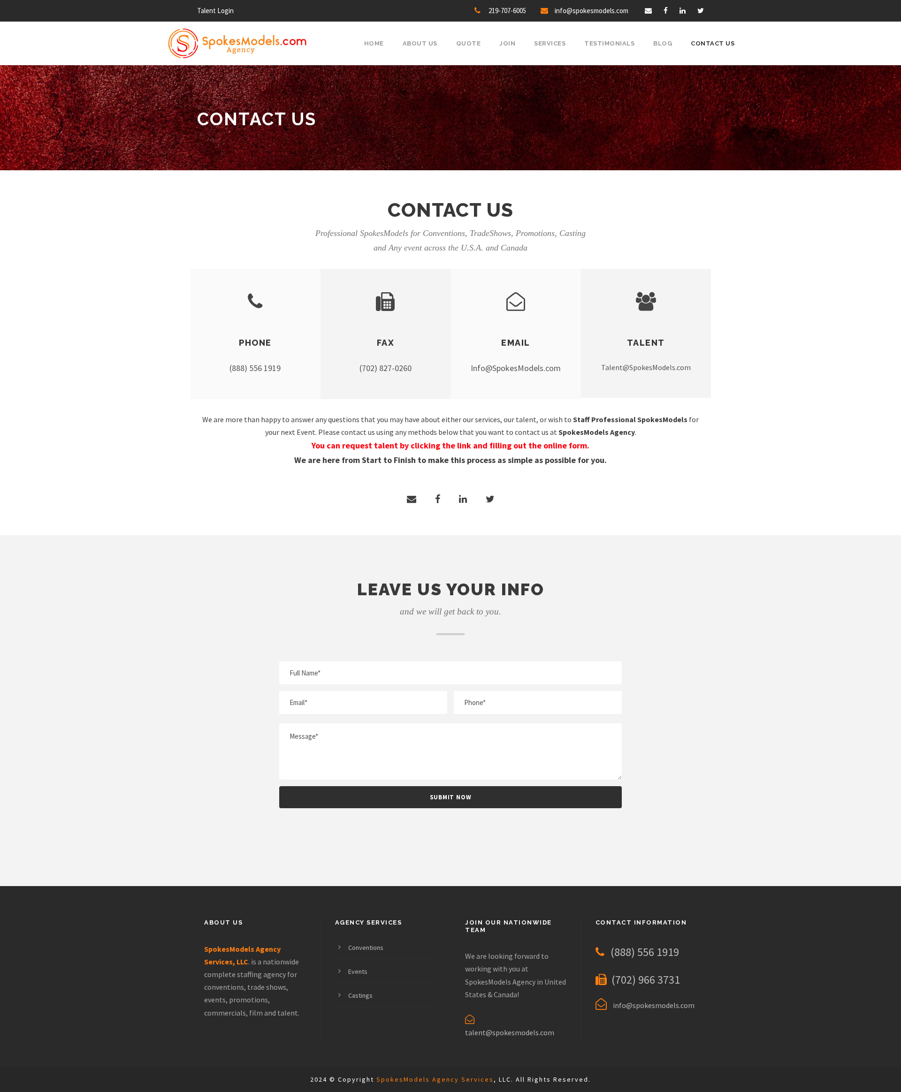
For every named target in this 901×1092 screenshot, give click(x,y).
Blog (662, 43)
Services (549, 43)
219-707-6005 (507, 10)
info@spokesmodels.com (591, 10)
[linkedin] (683, 10)
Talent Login (215, 10)
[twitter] (700, 10)
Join (507, 43)
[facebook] (666, 10)
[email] (648, 10)
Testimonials (609, 43)
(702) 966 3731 (645, 979)
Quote (468, 43)
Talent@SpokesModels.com (646, 367)
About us (420, 43)
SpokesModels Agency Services (435, 1079)
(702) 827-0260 (385, 368)
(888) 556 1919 (255, 368)
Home (374, 43)
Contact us (712, 43)
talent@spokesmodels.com (509, 1032)
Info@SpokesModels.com (516, 368)
